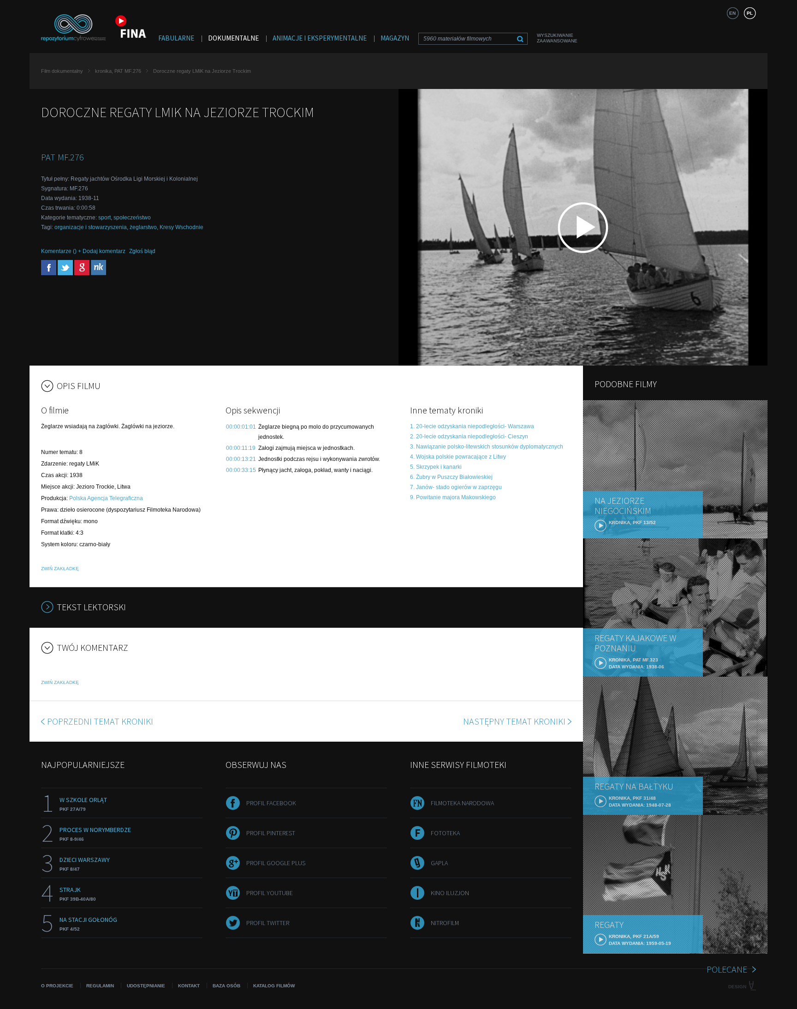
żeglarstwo (143, 227)
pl (750, 13)
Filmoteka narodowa (462, 803)
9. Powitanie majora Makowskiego (453, 497)
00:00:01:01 (241, 427)
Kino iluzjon (450, 893)
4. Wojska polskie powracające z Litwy (458, 457)
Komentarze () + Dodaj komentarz (83, 251)
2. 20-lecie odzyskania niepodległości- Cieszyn (469, 436)
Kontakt (189, 985)
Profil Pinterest (270, 833)
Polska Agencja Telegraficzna (106, 498)
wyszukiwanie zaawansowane (557, 38)
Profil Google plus (275, 863)
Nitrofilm (445, 923)
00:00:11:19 (241, 448)
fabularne (176, 38)
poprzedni (100, 721)
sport (104, 217)
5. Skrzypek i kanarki (436, 467)
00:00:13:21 (241, 459)
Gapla (439, 863)
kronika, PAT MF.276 (118, 71)
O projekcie (57, 985)
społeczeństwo (132, 217)
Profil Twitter (267, 923)
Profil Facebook (271, 803)
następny (514, 721)
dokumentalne (233, 38)
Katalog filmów (274, 985)
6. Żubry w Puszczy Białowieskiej (451, 477)
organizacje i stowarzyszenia (90, 227)
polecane (727, 969)
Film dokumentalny (62, 71)
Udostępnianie (146, 985)
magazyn (395, 38)
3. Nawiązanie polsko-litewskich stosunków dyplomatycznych (486, 446)
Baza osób (226, 985)
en (732, 13)
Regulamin (100, 985)
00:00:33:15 (241, 470)
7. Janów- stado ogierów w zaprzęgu (456, 487)
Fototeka (445, 833)
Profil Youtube (269, 893)
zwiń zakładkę (60, 568)
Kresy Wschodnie (181, 227)
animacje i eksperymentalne (320, 38)
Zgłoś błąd (142, 251)
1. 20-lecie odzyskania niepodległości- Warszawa (472, 426)
